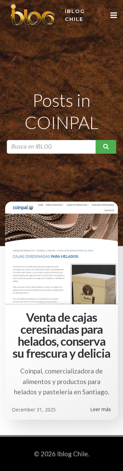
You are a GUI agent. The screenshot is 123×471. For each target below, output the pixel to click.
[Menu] (114, 15)
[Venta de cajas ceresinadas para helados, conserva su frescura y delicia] (61, 252)
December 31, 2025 (34, 409)
